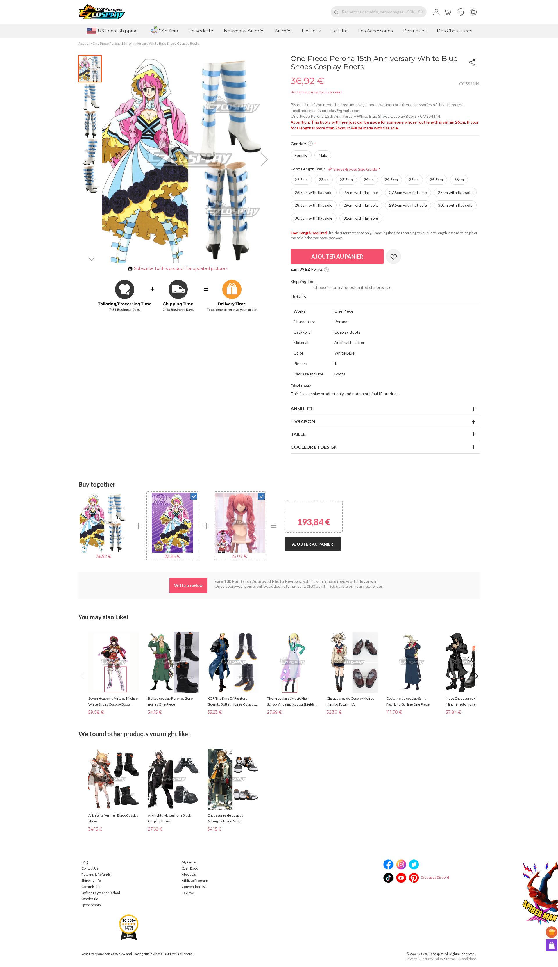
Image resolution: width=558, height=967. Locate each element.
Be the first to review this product (316, 92)
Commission (91, 886)
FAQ (84, 862)
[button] (461, 12)
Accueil (84, 43)
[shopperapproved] (129, 927)
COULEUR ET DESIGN (314, 447)
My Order (189, 862)
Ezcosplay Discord (435, 877)
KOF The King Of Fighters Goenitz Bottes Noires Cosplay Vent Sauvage (231, 701)
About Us (189, 874)
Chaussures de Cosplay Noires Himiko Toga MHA (350, 701)
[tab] (385, 296)
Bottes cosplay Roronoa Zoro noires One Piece (170, 701)
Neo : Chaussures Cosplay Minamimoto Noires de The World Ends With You (467, 701)
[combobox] (379, 11)
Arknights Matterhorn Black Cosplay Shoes (169, 818)
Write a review (188, 585)
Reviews (188, 893)
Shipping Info (91, 880)
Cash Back (190, 868)
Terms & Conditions (461, 959)
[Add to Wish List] (393, 256)
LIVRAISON (303, 421)
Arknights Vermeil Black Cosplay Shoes (113, 818)
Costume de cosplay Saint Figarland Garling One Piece (408, 701)
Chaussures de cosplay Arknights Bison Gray (225, 818)
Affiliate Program (195, 880)
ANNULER (301, 408)
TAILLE (298, 434)
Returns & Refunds (96, 874)
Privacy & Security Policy (424, 959)
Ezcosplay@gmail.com (338, 110)
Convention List (194, 886)
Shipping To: (302, 281)
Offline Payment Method (100, 893)
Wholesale (89, 899)
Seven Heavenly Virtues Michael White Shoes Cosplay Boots (113, 701)
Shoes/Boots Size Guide (354, 169)
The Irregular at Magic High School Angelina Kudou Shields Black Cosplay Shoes (291, 701)
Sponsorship (91, 905)
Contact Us (90, 868)
